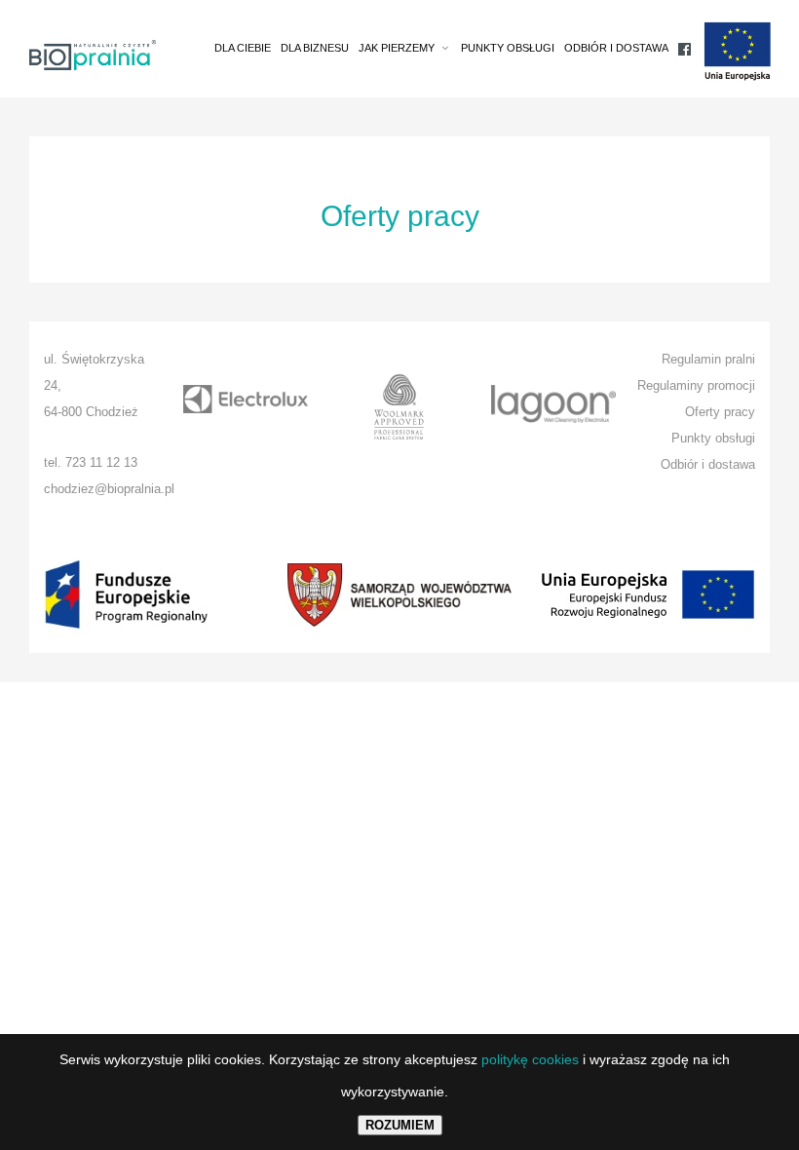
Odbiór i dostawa (616, 48)
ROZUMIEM (400, 1125)
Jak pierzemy (397, 48)
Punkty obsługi (507, 48)
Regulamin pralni (708, 359)
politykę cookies (530, 1059)
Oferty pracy (720, 411)
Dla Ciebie (242, 48)
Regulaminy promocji (696, 385)
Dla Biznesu (315, 48)
